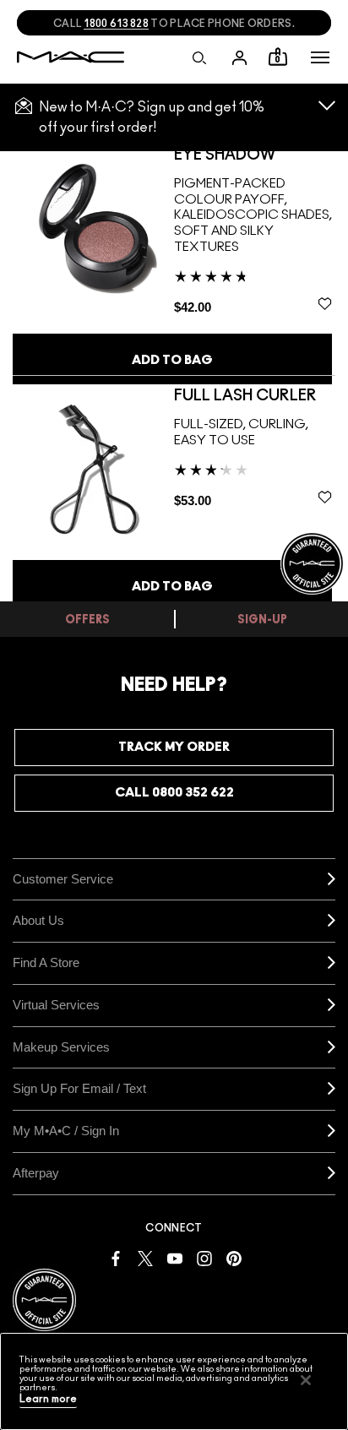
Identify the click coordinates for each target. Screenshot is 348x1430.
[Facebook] (115, 1257)
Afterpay (36, 1173)
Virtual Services (56, 1005)
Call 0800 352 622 (174, 792)
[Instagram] (204, 1257)
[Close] (305, 1380)
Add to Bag (172, 360)
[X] (145, 1257)
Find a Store (46, 962)
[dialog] (231, 155)
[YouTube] (174, 1257)
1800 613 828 (116, 24)
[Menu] (320, 57)
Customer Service (63, 879)
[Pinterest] (234, 1257)
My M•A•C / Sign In (66, 1130)
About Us (38, 920)
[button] (320, 57)
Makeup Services (61, 1047)
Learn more (48, 1399)
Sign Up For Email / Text (79, 1088)
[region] (174, 1381)
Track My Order (174, 747)
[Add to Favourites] (324, 303)
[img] (93, 227)
